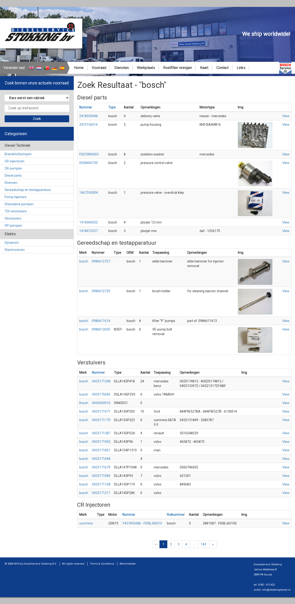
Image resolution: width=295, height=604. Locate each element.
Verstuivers (13, 218)
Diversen (11, 182)
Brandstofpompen (18, 154)
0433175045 (101, 394)
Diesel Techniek (17, 145)
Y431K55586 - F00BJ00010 (142, 523)
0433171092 (101, 441)
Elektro (10, 234)
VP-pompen (13, 225)
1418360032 (88, 222)
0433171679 (101, 467)
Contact (222, 67)
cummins (86, 523)
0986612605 (101, 329)
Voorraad (99, 67)
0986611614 (101, 321)
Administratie (128, 563)
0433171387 (101, 433)
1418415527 (88, 231)
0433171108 (101, 484)
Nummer (85, 107)
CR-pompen (13, 168)
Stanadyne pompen (19, 204)
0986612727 (101, 261)
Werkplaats (146, 67)
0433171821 (101, 450)
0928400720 (88, 163)
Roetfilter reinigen (177, 67)
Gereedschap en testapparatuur (28, 190)
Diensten (121, 67)
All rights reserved (73, 563)
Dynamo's (12, 242)
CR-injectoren (14, 161)
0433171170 (101, 420)
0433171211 (101, 493)
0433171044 (101, 459)
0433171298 (101, 381)
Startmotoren (15, 250)
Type (112, 107)
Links (241, 67)
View (285, 116)
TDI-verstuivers (16, 211)
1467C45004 (88, 192)
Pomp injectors (16, 197)
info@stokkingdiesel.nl (276, 589)
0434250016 (101, 403)
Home (79, 67)
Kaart (204, 67)
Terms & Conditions (102, 563)
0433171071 (101, 411)
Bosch (83, 403)
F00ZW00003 (89, 154)
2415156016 (88, 124)
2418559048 (88, 116)
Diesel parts (13, 175)
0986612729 (101, 291)
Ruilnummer (176, 514)
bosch (83, 261)
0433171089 (101, 476)
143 (203, 544)
